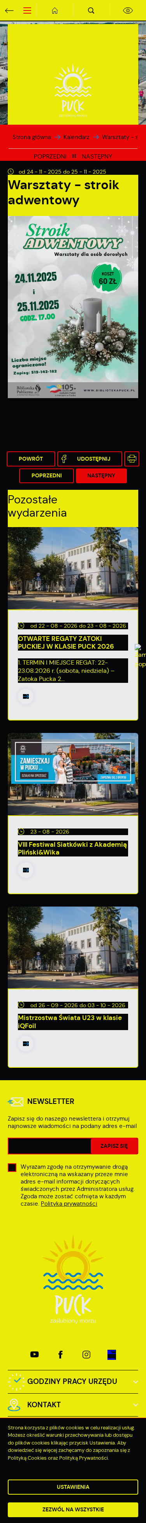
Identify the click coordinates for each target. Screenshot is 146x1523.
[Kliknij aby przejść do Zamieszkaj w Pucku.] (73, 761)
